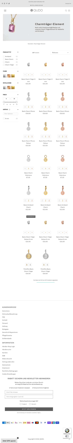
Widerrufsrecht (7, 359)
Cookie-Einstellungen (9, 374)
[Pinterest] (7, 3)
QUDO (42, 439)
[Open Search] (66, 10)
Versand (5, 323)
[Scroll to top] (69, 439)
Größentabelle (6, 338)
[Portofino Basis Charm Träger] (28, 254)
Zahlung (4, 326)
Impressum (6, 368)
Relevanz (55, 52)
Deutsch (67, 3)
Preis (5, 94)
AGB (3, 356)
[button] (9, 441)
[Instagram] (4, 3)
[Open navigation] (10, 10)
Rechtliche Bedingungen (10, 371)
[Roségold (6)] (9, 75)
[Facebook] (2, 3)
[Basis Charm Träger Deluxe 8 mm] (28, 222)
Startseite (30, 44)
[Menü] (70, 429)
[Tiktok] (9, 3)
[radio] (25, 74)
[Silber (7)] (4, 75)
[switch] (67, 436)
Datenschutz (6, 365)
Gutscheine (6, 311)
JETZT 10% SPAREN (29, 409)
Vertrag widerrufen (8, 362)
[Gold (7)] (13, 75)
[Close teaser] (18, 438)
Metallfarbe (7, 83)
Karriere (4, 353)
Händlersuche (6, 349)
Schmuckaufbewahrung (9, 314)
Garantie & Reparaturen (10, 332)
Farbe (5, 71)
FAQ (3, 317)
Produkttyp (7, 52)
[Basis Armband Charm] (28, 190)
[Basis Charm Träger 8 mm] (28, 64)
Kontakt (4, 320)
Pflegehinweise (7, 335)
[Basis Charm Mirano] (28, 96)
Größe (5, 109)
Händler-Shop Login (8, 346)
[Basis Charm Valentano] (28, 158)
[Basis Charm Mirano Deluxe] (28, 126)
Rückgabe (5, 329)
